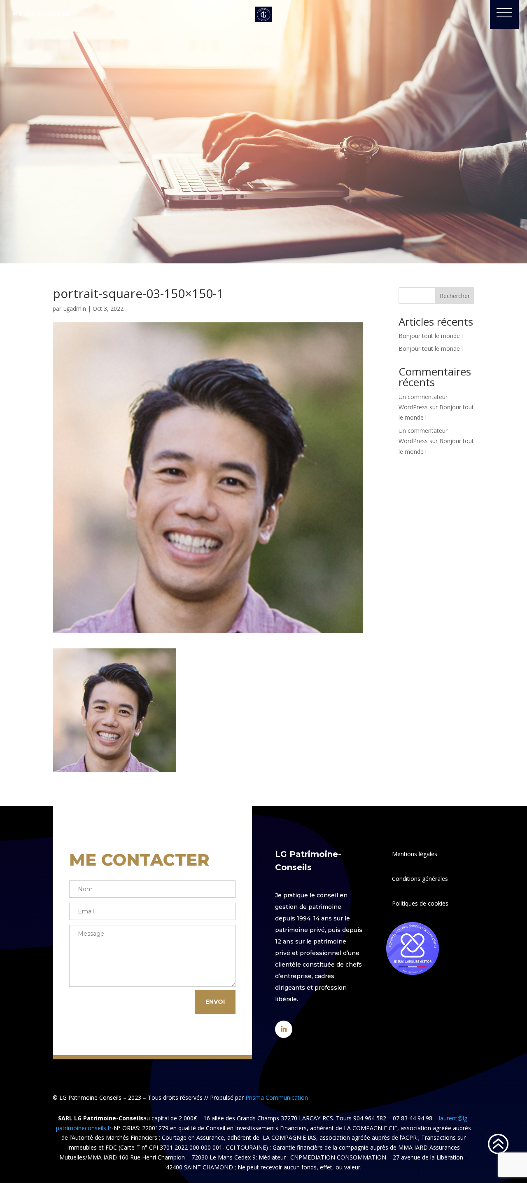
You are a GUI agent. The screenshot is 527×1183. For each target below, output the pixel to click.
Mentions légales (414, 854)
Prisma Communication (276, 1097)
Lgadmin (74, 308)
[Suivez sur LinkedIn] (283, 1029)
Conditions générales (420, 879)
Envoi (215, 1001)
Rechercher (455, 296)
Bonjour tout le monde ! (431, 336)
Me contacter (41, 14)
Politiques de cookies (420, 903)
